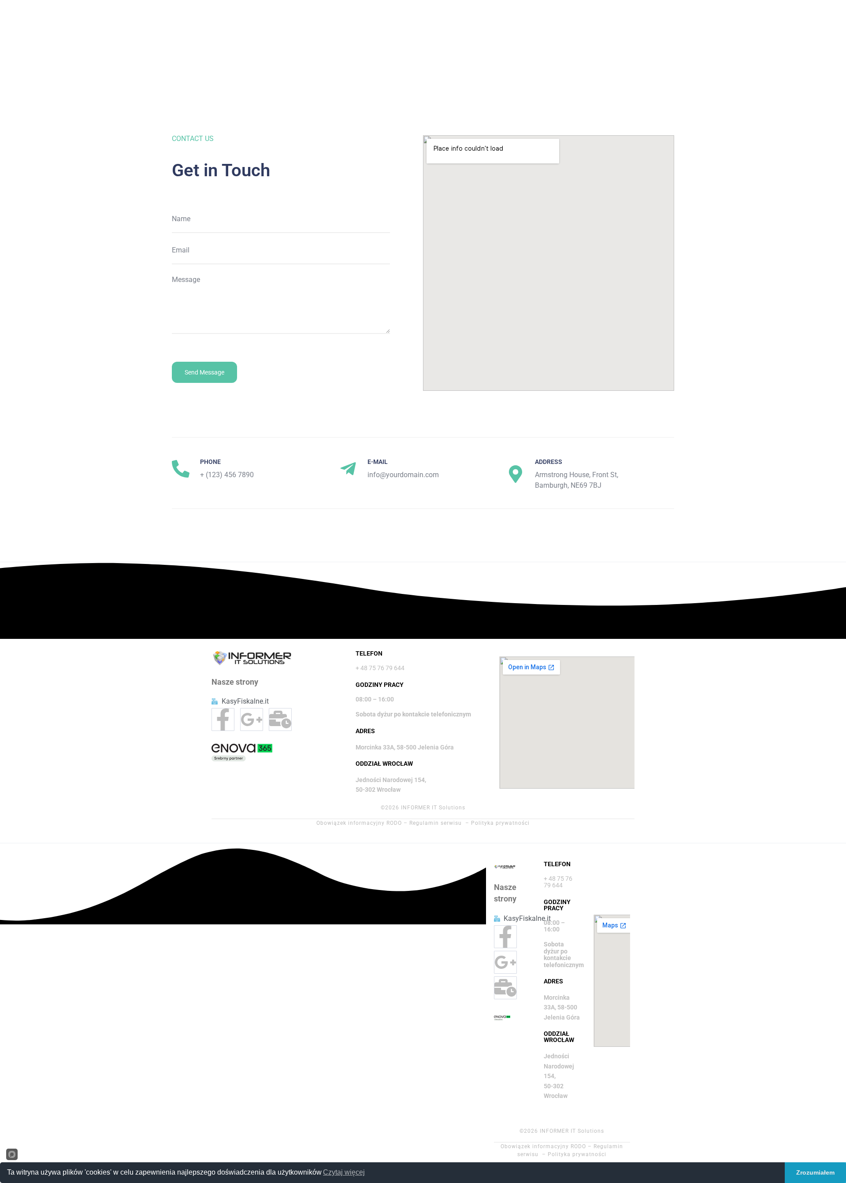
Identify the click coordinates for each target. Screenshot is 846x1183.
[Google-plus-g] (251, 719)
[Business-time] (280, 719)
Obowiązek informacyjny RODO (359, 823)
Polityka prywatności (500, 823)
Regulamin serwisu (435, 823)
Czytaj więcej (344, 1172)
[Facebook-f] (223, 719)
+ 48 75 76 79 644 (380, 667)
